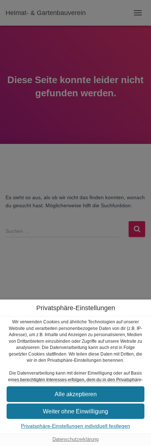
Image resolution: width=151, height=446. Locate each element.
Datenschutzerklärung (75, 439)
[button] (75, 394)
